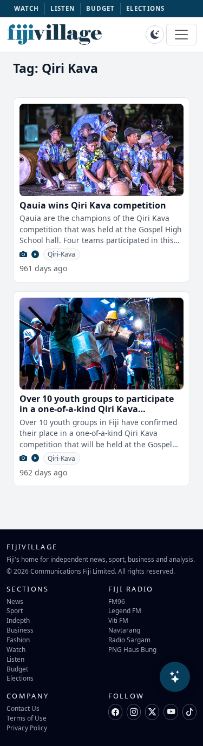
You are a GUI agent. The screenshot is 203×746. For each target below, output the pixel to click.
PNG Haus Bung (132, 649)
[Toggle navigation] (181, 34)
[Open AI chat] (175, 677)
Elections (20, 678)
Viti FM (118, 620)
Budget (17, 668)
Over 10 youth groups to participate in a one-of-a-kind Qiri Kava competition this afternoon (96, 409)
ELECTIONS (145, 8)
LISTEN (62, 8)
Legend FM (124, 610)
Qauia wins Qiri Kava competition (92, 205)
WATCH (27, 8)
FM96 (116, 601)
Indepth (18, 620)
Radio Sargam (129, 639)
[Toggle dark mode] (155, 34)
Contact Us (23, 708)
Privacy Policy (26, 727)
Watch (15, 649)
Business (20, 630)
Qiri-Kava (61, 254)
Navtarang (124, 630)
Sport (14, 610)
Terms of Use (26, 718)
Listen (15, 659)
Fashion (18, 639)
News (14, 601)
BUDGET (100, 8)
